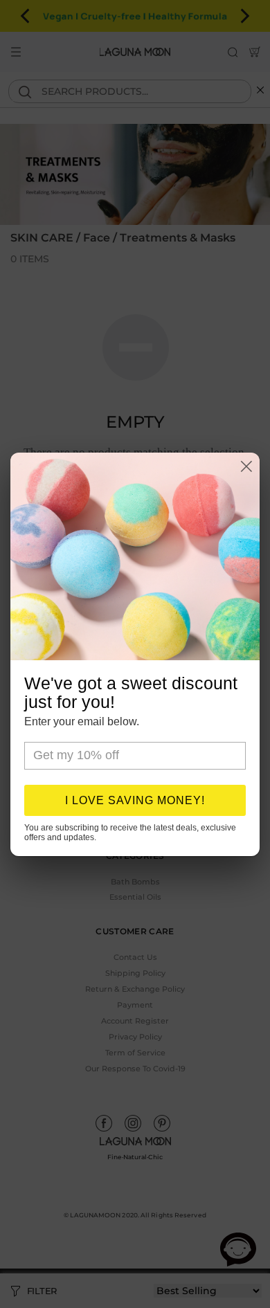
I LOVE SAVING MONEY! (135, 800)
